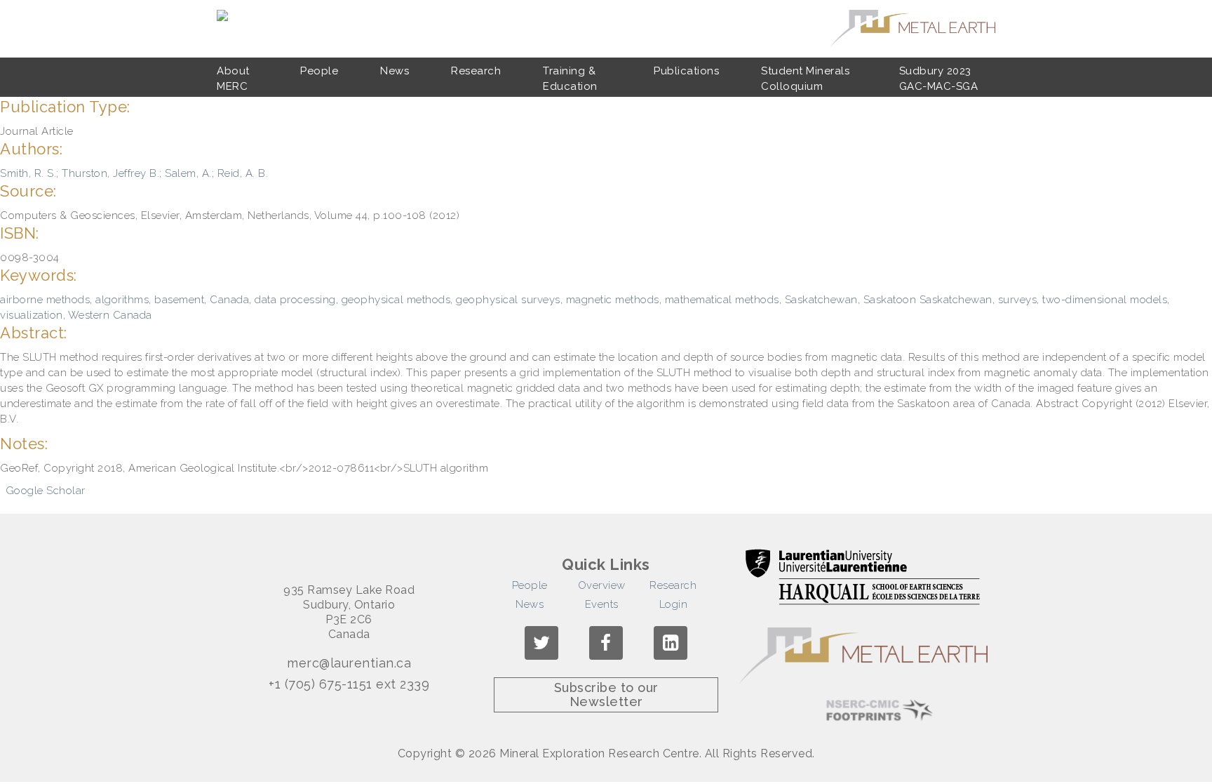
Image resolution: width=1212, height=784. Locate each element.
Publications (686, 71)
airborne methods (45, 299)
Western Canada (110, 315)
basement (179, 299)
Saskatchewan (821, 299)
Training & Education (570, 79)
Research (476, 71)
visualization (31, 315)
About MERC (233, 79)
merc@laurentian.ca (349, 663)
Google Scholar (46, 490)
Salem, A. (188, 173)
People (319, 71)
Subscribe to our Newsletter (606, 694)
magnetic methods (612, 299)
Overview (602, 585)
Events (602, 604)
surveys (1017, 299)
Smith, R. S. (28, 173)
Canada (229, 299)
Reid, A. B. (243, 173)
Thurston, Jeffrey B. (110, 173)
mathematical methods (722, 299)
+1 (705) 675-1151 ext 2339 (349, 684)
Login (673, 604)
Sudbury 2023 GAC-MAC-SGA (938, 79)
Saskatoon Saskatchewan (927, 299)
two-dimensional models (1104, 299)
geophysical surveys (508, 299)
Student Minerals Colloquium (805, 79)
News (394, 71)
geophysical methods (396, 299)
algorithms (122, 299)
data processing (295, 299)
